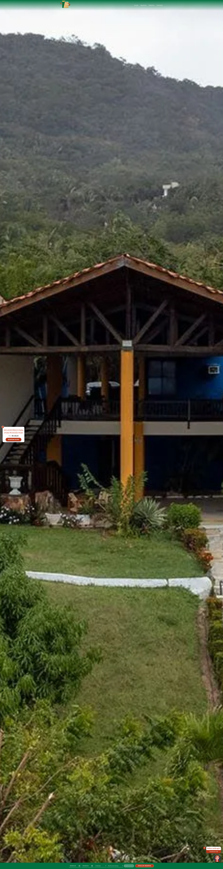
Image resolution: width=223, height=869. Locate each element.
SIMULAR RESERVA (144, 866)
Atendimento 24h (213, 851)
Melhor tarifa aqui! (213, 848)
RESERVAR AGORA (13, 439)
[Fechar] (3, 427)
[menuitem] (136, 5)
